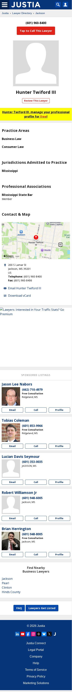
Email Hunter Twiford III (24, 288)
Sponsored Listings (35, 375)
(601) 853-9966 (32, 426)
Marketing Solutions (36, 683)
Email (12, 410)
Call (36, 410)
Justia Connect (36, 643)
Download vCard (19, 296)
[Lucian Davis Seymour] (11, 468)
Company (36, 656)
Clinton (7, 587)
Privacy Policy (36, 676)
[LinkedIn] (17, 634)
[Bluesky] (44, 634)
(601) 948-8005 (32, 534)
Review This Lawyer (36, 100)
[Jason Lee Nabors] (11, 396)
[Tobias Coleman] (11, 432)
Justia (5, 13)
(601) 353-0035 (32, 462)
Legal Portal (36, 649)
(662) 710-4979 (32, 390)
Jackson (40, 13)
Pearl (5, 583)
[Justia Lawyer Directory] (54, 634)
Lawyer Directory (22, 13)
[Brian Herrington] (11, 541)
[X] (49, 634)
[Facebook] (28, 634)
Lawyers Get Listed (42, 608)
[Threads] (38, 634)
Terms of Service (36, 669)
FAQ (19, 608)
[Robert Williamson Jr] (11, 505)
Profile (59, 410)
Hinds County (11, 592)
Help (36, 663)
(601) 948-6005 (32, 498)
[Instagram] (33, 634)
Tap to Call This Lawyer (36, 30)
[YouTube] (22, 634)
